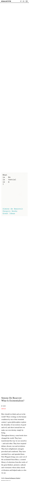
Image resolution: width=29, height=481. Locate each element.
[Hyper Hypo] (6, 1)
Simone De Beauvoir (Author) (12, 478)
